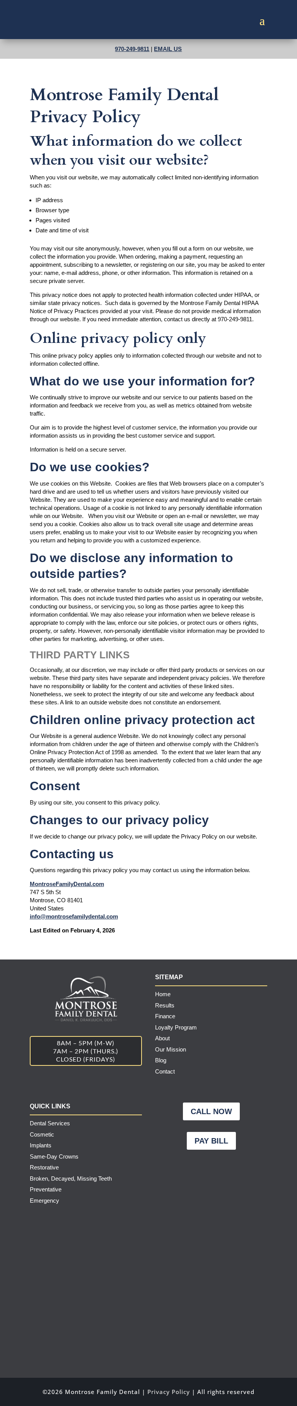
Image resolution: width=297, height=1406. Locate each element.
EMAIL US (168, 49)
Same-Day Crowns (54, 1156)
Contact (165, 1071)
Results (164, 1005)
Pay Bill (211, 1141)
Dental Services (50, 1123)
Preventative (45, 1189)
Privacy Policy (168, 1392)
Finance (165, 1016)
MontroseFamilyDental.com (67, 884)
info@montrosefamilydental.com (74, 916)
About (162, 1038)
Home (163, 994)
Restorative (44, 1167)
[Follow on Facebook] (188, 1171)
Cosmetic (42, 1134)
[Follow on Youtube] (234, 1171)
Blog (160, 1060)
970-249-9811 (132, 49)
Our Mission (170, 1049)
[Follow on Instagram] (211, 1171)
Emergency (44, 1200)
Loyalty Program (176, 1027)
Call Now (211, 1111)
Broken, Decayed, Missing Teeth (71, 1178)
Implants (40, 1145)
